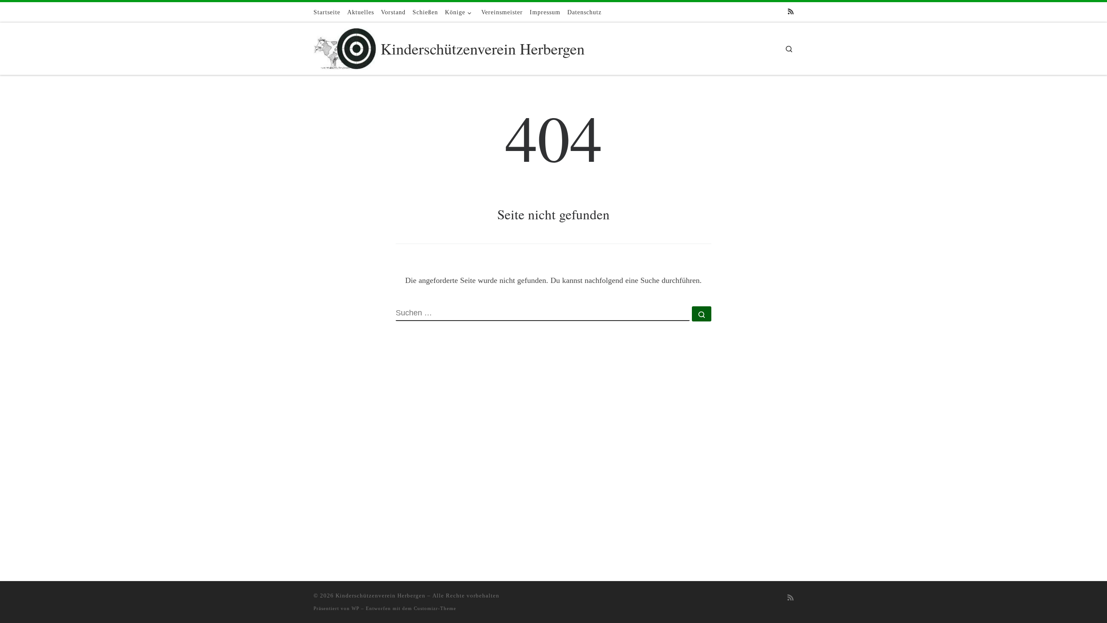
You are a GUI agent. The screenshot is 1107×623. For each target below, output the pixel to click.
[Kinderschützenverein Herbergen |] (346, 46)
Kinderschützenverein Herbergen (381, 595)
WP (355, 608)
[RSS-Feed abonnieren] (790, 12)
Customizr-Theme (435, 608)
